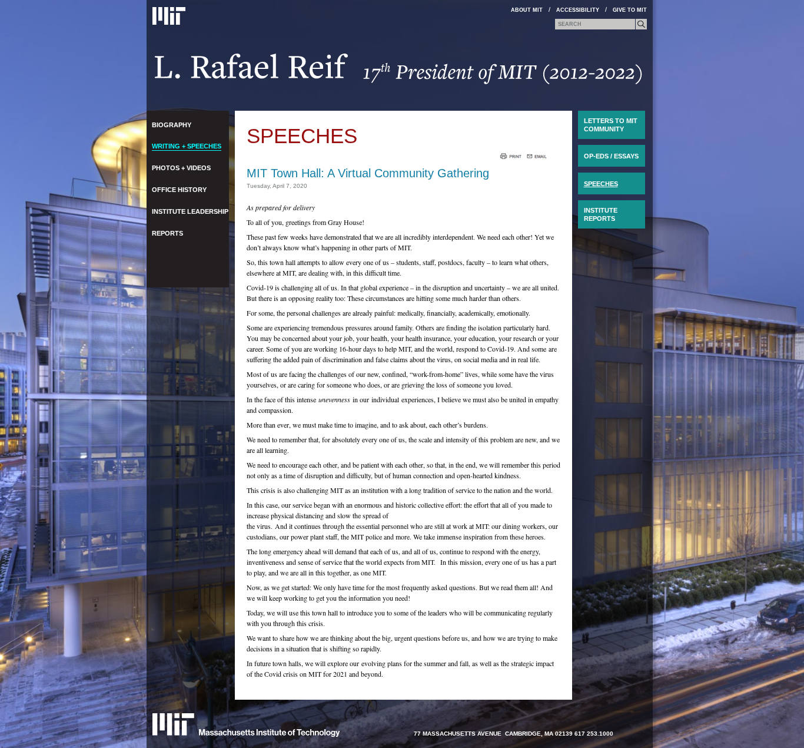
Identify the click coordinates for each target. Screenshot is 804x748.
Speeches (302, 135)
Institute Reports (600, 214)
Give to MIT (630, 10)
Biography (171, 124)
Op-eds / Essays (611, 156)
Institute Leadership (190, 211)
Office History (179, 189)
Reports (167, 233)
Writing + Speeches (186, 146)
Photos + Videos (181, 167)
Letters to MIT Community (610, 125)
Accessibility (577, 10)
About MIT (527, 10)
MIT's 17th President (399, 73)
